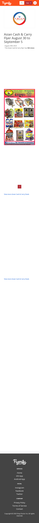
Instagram (19, 488)
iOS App (19, 476)
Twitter (19, 494)
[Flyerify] (2, 3)
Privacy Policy (19, 502)
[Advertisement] (19, 69)
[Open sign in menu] (35, 3)
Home (19, 473)
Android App (19, 479)
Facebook (20, 491)
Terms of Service (19, 506)
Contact (19, 509)
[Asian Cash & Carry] (19, 18)
